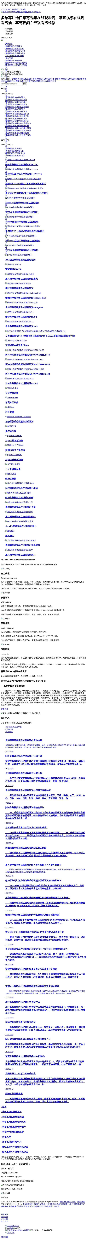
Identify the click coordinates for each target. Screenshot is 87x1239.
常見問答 (9, 732)
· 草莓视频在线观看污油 (12, 1116)
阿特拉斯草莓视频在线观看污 (17, 107)
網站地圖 (81, 1202)
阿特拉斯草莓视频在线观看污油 (18, 123)
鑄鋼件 (36, 1204)
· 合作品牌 (6, 1137)
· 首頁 (3, 1106)
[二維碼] (9, 1228)
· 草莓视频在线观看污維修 (13, 1122)
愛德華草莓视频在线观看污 (66, 79)
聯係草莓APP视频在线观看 (16, 65)
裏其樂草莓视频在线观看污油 (17, 121)
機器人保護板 (53, 1206)
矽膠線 (42, 1204)
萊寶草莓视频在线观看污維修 (17, 126)
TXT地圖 (22, 9)
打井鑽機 (75, 1204)
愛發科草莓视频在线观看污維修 (18, 130)
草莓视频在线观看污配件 (15, 53)
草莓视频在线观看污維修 (15, 51)
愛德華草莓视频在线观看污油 (17, 114)
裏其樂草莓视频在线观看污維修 (18, 135)
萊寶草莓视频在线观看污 (22, 79)
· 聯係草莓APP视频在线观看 (14, 1152)
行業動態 (9, 729)
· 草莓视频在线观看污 (11, 1111)
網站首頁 (9, 44)
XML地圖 (14, 9)
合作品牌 (9, 58)
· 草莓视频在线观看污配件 (13, 1127)
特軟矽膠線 (9, 1206)
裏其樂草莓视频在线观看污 (16, 104)
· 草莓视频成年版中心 (11, 1142)
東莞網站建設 (28, 1204)
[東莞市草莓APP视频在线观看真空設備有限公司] (21, 12)
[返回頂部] (9, 1233)
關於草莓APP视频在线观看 (16, 63)
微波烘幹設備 (42, 1206)
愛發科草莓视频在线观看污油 (17, 116)
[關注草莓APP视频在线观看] (17, 1230)
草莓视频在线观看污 (13, 46)
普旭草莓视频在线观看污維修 (17, 133)
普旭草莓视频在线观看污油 (16, 119)
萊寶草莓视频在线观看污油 (43, 79)
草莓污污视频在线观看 (14, 56)
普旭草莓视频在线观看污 (15, 109)
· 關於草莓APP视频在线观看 (14, 1147)
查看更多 (4, 709)
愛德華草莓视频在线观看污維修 (18, 128)
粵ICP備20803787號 (68, 1202)
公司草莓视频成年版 (13, 727)
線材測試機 (32, 1206)
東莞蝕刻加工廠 (20, 1206)
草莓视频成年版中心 (13, 60)
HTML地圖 (5, 9)
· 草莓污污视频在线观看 (12, 1132)
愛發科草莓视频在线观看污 (16, 102)
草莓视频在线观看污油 (14, 49)
